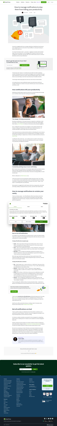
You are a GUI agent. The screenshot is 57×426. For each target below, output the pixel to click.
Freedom (15, 297)
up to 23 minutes (20, 123)
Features (17, 2)
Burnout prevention (19, 391)
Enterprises (18, 406)
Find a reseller (6, 408)
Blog (4, 403)
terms (15, 68)
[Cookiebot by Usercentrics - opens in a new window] (44, 203)
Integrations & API (7, 396)
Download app (6, 412)
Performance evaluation (20, 381)
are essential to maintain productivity (33, 324)
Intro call (38, 2)
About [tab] (42, 206)
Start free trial (44, 2)
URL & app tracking (7, 388)
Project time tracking (7, 383)
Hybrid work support (19, 392)
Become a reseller (6, 410)
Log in (48, 2)
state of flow (14, 136)
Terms (30, 392)
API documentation (7, 407)
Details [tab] (28, 206)
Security (30, 391)
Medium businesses (19, 404)
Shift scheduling (6, 392)
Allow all (41, 221)
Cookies (30, 395)
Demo (35, 2)
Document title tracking (7, 381)
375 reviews (50, 396)
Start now (14, 291)
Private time (6, 384)
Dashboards (5, 391)
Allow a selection (28, 221)
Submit (35, 369)
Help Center (6, 402)
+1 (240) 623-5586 (32, 386)
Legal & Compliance (32, 389)
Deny (16, 221)
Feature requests (31, 381)
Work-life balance (19, 389)
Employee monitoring (19, 383)
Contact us (30, 380)
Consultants (18, 396)
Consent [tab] (15, 206)
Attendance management (8, 395)
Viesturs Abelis (26, 12)
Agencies (17, 399)
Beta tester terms (32, 396)
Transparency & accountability (21, 384)
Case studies (6, 404)
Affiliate (5, 411)
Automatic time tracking (7, 380)
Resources (27, 2)
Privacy (30, 393)
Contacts (30, 378)
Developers (18, 400)
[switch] (23, 218)
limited (22, 175)
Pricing (32, 2)
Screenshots (6, 387)
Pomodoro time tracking (27, 304)
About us (5, 406)
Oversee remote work (19, 385)
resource (25, 175)
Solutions (22, 2)
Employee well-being (19, 388)
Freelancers (18, 395)
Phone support (31, 384)
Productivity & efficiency (20, 387)
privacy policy (19, 68)
